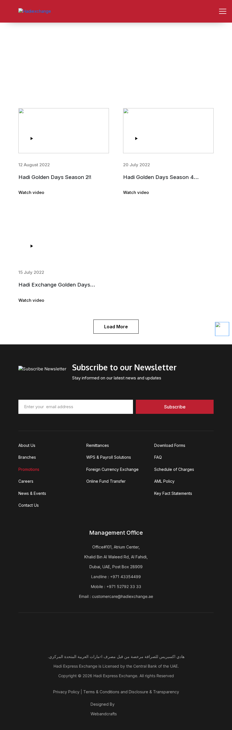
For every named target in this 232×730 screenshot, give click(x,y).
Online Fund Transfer (106, 481)
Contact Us (28, 505)
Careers (25, 481)
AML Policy (164, 481)
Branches (27, 457)
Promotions (28, 469)
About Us (26, 445)
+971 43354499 (125, 576)
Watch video (31, 192)
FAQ (158, 457)
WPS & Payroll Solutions (108, 457)
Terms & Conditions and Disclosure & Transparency (131, 691)
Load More (116, 326)
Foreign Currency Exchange (112, 469)
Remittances (97, 445)
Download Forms (169, 445)
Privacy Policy (66, 691)
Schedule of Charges (174, 469)
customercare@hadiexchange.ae (122, 596)
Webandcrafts (104, 713)
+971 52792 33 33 (123, 586)
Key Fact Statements (173, 493)
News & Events (32, 493)
